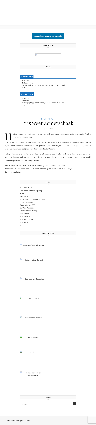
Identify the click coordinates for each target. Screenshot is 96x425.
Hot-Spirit (24, 196)
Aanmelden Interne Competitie (48, 36)
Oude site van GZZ (27, 205)
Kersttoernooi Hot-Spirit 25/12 (32, 199)
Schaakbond (24, 213)
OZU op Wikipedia (27, 208)
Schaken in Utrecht (27, 219)
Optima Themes (24, 421)
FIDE (22, 193)
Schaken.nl (24, 222)
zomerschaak (48, 119)
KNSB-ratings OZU (27, 202)
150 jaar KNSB (26, 188)
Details (24, 87)
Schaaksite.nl (25, 216)
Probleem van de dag (28, 211)
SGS (21, 225)
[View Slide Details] (48, 56)
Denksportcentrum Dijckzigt (31, 190)
